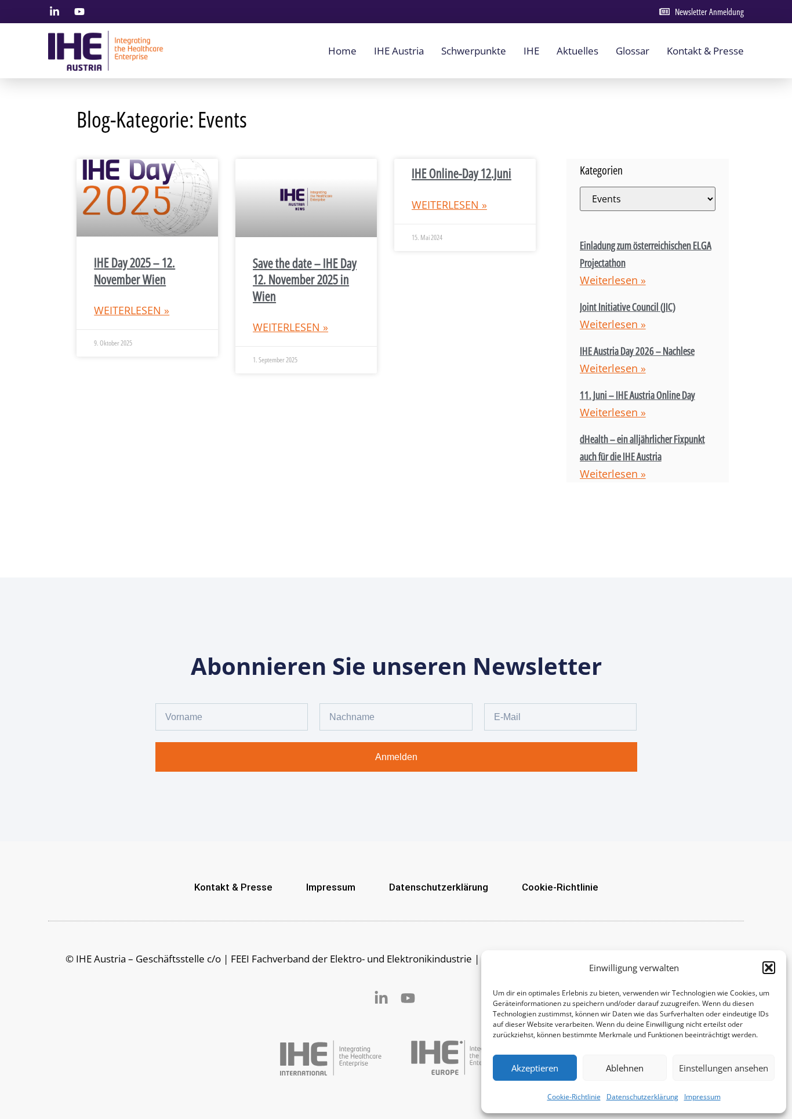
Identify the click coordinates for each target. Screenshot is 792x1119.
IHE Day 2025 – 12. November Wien (134, 270)
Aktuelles (577, 50)
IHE (531, 50)
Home (342, 50)
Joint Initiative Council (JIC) (627, 307)
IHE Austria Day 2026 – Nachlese (637, 351)
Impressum (702, 1097)
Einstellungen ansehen (723, 1068)
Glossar (632, 50)
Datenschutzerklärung (642, 1097)
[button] (769, 967)
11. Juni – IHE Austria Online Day (637, 395)
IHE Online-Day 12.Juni (461, 172)
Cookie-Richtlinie (574, 1097)
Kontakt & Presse (705, 50)
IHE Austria (399, 50)
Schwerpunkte (473, 50)
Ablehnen (625, 1068)
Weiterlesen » (131, 310)
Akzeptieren (534, 1068)
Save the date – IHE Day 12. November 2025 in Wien (305, 279)
